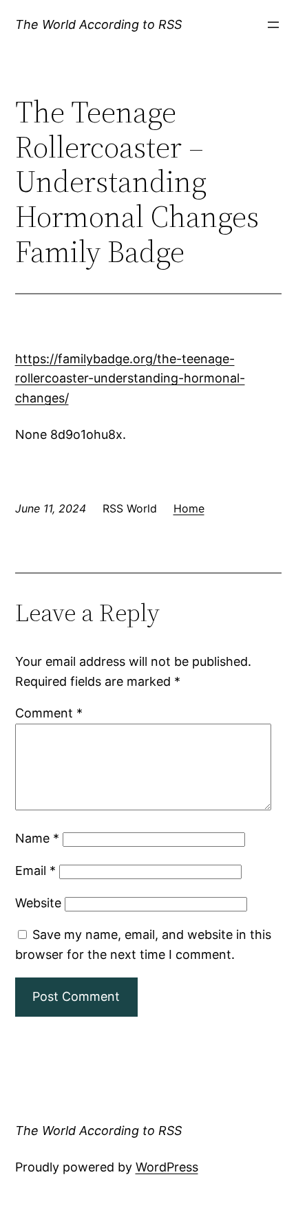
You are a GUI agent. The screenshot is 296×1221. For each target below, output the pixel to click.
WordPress (167, 1167)
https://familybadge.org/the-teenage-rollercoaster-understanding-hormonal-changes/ (130, 379)
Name (37, 838)
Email (35, 870)
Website (38, 903)
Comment (49, 713)
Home (188, 508)
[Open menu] (273, 25)
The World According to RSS (98, 24)
